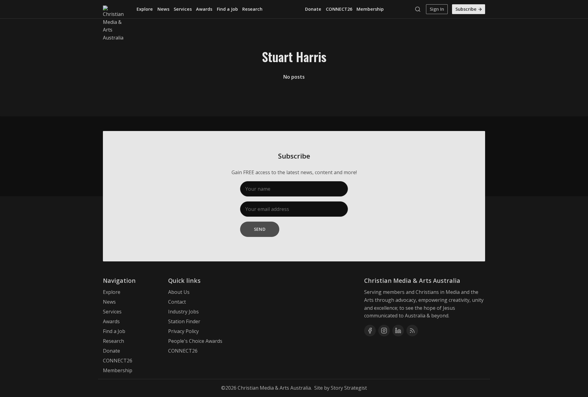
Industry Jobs (183, 311)
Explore (145, 9)
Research (252, 9)
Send (260, 229)
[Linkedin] (398, 330)
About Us (179, 292)
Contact (177, 301)
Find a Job (227, 9)
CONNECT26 (339, 9)
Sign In (437, 9)
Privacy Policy (183, 331)
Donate (313, 9)
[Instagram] (384, 330)
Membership (370, 9)
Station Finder (184, 321)
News (163, 9)
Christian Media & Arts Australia (274, 387)
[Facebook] (370, 330)
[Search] (419, 9)
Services (183, 9)
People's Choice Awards (195, 341)
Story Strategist (349, 387)
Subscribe (466, 9)
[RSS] (412, 330)
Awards (204, 9)
